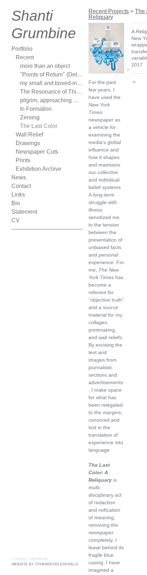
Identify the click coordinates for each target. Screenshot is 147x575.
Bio (15, 203)
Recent (25, 57)
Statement (24, 212)
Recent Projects (108, 11)
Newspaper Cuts (37, 152)
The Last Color (38, 126)
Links (18, 195)
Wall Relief (29, 135)
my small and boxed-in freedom (51, 83)
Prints (23, 160)
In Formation (36, 109)
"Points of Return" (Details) (51, 74)
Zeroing (30, 117)
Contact (21, 186)
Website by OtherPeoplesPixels (44, 564)
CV (15, 220)
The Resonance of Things (51, 92)
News (18, 177)
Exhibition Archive (38, 169)
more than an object (45, 66)
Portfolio (21, 49)
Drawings (28, 143)
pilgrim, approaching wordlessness (51, 100)
